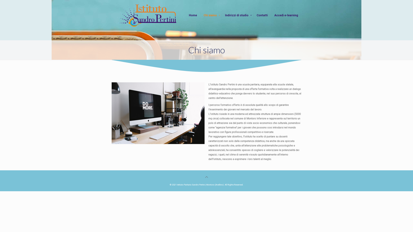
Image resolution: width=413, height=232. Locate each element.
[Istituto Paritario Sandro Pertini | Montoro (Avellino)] (146, 15)
